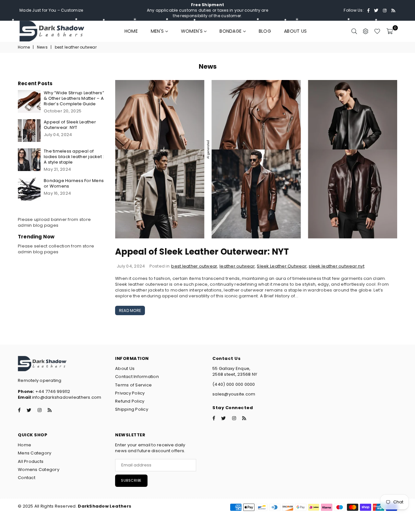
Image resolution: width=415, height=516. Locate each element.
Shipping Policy (131, 409)
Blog (265, 31)
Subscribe (131, 480)
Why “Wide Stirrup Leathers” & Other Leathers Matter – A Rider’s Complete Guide (74, 98)
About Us (295, 31)
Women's (192, 31)
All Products (30, 461)
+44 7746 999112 (44, 391)
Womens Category (38, 469)
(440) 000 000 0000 (233, 384)
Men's (158, 31)
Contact (26, 478)
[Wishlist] (377, 31)
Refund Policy (129, 401)
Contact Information (137, 376)
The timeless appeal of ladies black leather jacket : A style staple (74, 156)
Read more (130, 310)
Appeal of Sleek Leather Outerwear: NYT (202, 252)
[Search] (354, 31)
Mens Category (34, 453)
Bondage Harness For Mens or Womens (74, 183)
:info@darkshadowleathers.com (66, 397)
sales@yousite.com (233, 394)
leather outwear (237, 266)
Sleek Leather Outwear (281, 266)
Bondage (231, 31)
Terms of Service (133, 385)
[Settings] (365, 31)
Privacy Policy (130, 393)
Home (131, 31)
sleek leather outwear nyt (336, 266)
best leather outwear (194, 266)
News (42, 47)
